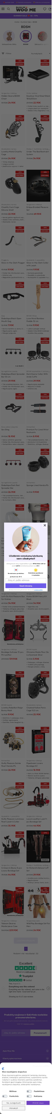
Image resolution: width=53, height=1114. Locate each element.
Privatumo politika (41, 1066)
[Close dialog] (45, 525)
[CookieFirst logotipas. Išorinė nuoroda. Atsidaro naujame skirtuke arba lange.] (3, 1068)
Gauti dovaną (26, 586)
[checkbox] (4, 1091)
